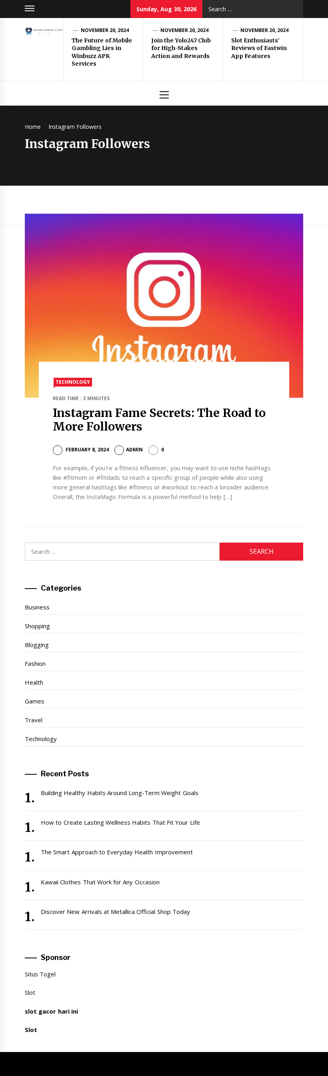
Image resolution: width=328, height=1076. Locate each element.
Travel (33, 720)
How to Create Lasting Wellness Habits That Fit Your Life (120, 822)
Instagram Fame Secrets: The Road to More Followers (159, 420)
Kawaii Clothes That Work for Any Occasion (100, 882)
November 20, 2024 (105, 30)
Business (37, 607)
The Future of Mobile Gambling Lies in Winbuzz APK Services (102, 52)
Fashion (35, 663)
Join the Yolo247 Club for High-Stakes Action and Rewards (181, 48)
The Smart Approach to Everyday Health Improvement (117, 852)
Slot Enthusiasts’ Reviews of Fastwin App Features (259, 48)
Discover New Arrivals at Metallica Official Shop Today (115, 912)
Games (34, 701)
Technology (73, 382)
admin (134, 449)
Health (34, 682)
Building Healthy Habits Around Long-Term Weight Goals (119, 793)
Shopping (37, 626)
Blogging (37, 645)
